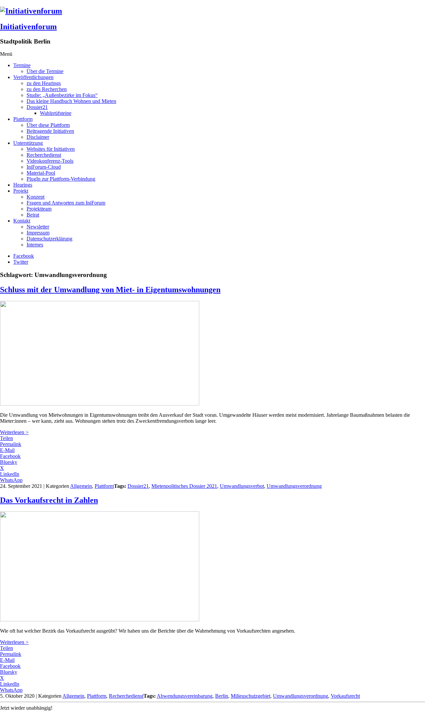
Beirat (33, 215)
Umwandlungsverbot (242, 486)
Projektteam (39, 209)
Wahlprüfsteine (55, 113)
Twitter (20, 262)
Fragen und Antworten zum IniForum (66, 203)
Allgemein (81, 486)
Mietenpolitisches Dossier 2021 (184, 486)
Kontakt (21, 221)
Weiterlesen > (14, 432)
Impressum (38, 232)
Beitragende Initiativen (50, 131)
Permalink (10, 444)
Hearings (22, 185)
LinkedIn (9, 474)
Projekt (20, 191)
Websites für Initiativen (51, 149)
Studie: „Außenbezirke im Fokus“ (62, 95)
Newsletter (38, 226)
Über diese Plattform (48, 125)
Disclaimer (38, 137)
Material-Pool (41, 173)
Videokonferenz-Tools (50, 161)
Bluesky (8, 462)
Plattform (23, 119)
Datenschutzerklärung (49, 238)
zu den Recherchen (47, 89)
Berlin (221, 696)
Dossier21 (37, 107)
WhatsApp (11, 480)
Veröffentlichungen (33, 77)
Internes (35, 244)
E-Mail (7, 450)
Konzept (35, 197)
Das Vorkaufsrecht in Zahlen (49, 500)
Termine (22, 65)
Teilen (6, 438)
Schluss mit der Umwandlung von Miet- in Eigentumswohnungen (110, 289)
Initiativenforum (28, 26)
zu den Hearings (44, 83)
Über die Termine (45, 71)
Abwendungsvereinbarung (184, 696)
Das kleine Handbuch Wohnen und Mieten (71, 101)
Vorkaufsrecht (345, 696)
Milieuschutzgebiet (250, 696)
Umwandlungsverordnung (294, 486)
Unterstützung (28, 143)
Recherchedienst (44, 155)
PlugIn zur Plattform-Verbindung (61, 179)
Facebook (23, 256)
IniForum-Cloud (44, 167)
